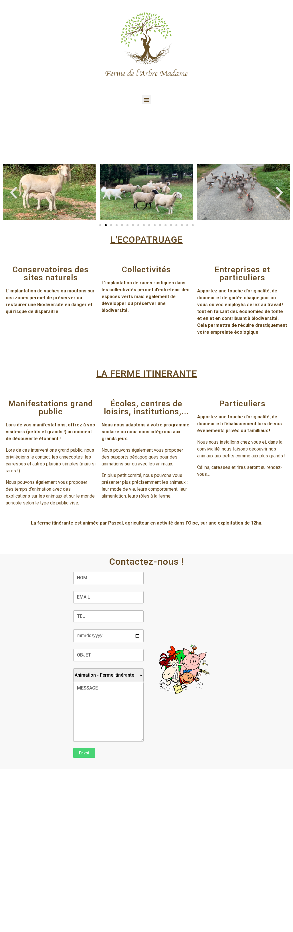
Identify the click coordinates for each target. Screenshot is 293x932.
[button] (146, 99)
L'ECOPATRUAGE (146, 239)
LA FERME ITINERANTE (146, 373)
